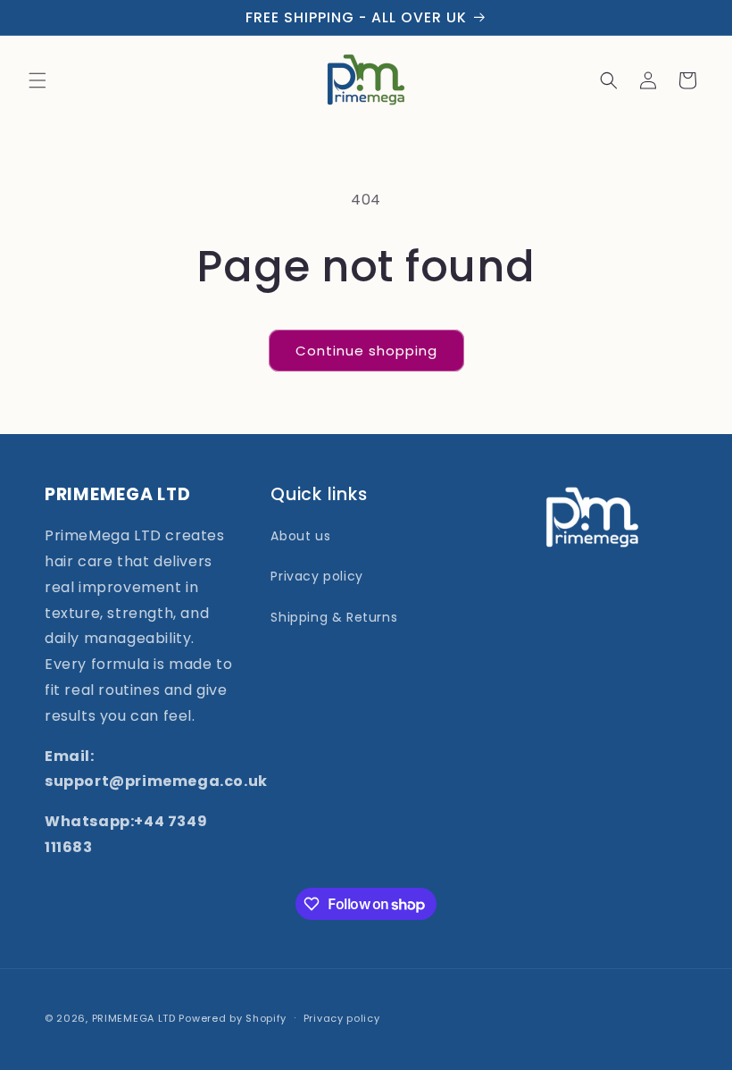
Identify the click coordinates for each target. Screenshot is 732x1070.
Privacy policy (316, 576)
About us (300, 536)
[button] (37, 80)
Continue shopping (366, 350)
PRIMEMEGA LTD (134, 1018)
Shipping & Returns (333, 617)
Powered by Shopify (233, 1018)
